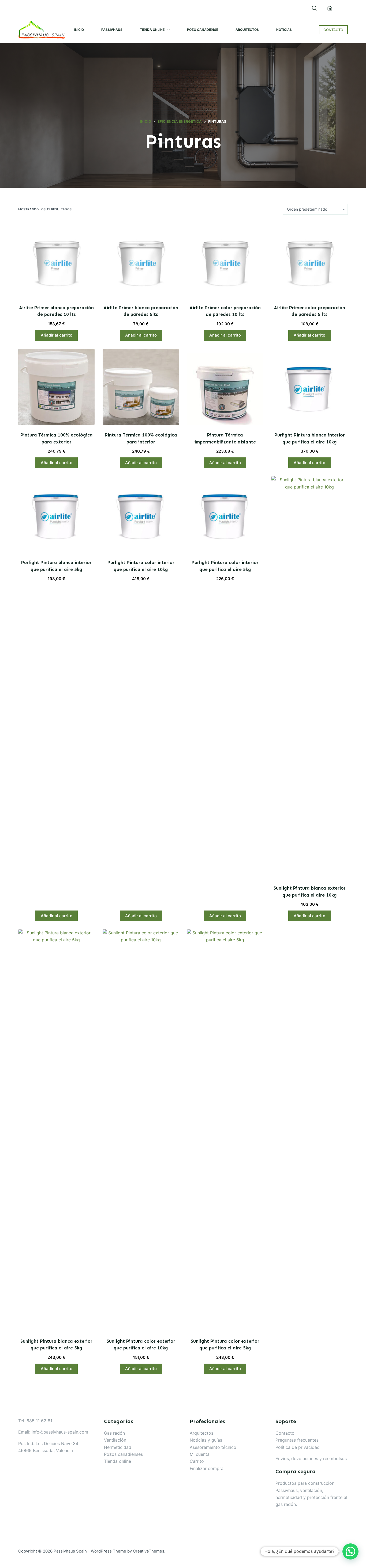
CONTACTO (333, 30)
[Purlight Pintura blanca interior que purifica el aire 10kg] (309, 387)
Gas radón (114, 1433)
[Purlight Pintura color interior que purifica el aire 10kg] (141, 514)
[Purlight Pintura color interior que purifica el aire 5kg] (225, 514)
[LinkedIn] (20, 8)
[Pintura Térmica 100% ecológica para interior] (141, 387)
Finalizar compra (206, 1468)
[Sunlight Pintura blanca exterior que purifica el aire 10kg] (309, 677)
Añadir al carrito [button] (56, 335)
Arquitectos (247, 30)
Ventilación (115, 1440)
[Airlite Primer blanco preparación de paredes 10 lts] (56, 259)
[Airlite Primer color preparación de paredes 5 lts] (309, 259)
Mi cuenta (200, 1454)
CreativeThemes (148, 1551)
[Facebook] (44, 8)
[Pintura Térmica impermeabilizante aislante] (225, 387)
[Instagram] (32, 8)
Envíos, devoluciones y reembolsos (311, 1458)
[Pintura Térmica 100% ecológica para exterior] (56, 387)
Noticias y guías (206, 1440)
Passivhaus (111, 30)
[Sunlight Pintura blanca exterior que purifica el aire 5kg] (56, 1130)
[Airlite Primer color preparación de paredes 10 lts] (225, 259)
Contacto (284, 1433)
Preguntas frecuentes (297, 1440)
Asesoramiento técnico (213, 1447)
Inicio (79, 30)
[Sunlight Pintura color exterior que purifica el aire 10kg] (141, 1130)
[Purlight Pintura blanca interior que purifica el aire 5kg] (56, 514)
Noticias (284, 30)
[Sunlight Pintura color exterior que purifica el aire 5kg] (225, 1130)
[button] (350, 1551)
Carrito (197, 1461)
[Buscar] (314, 8)
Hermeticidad (117, 1447)
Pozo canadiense (202, 30)
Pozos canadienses (123, 1454)
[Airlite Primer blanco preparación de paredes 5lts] (141, 259)
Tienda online (152, 30)
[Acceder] (329, 8)
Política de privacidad (297, 1447)
